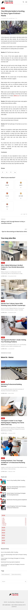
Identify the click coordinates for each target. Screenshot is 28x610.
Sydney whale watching (16, 574)
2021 (3, 538)
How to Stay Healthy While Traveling (16, 480)
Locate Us (14, 606)
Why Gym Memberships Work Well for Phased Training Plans (16, 487)
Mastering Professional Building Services (11, 385)
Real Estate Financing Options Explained (17, 499)
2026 (3, 515)
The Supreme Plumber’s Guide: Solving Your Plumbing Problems (13, 341)
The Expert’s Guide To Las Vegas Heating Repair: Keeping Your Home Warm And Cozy (12, 422)
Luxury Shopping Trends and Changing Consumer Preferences (16, 506)
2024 (3, 530)
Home (3, 8)
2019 (3, 543)
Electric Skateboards (6, 574)
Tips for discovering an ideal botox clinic (14, 231)
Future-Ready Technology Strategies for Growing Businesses (16, 494)
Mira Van (4, 276)
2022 (3, 535)
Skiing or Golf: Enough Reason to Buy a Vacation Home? (13, 222)
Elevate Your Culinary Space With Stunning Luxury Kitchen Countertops (13, 304)
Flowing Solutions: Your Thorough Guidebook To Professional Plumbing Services (13, 462)
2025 (3, 528)
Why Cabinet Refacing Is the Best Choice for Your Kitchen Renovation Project (12, 267)
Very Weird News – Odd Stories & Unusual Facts (14, 605)
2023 (3, 533)
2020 (3, 540)
